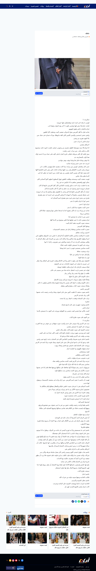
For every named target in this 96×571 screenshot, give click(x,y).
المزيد (9, 512)
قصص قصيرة (34, 6)
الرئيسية (74, 6)
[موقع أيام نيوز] (85, 6)
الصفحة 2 (40, 93)
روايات (42, 6)
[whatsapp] (73, 501)
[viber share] (76, 501)
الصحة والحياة (50, 6)
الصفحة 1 (85, 94)
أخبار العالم (58, 6)
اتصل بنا (72, 566)
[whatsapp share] (79, 501)
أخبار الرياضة (66, 6)
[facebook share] (85, 501)
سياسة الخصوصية (80, 566)
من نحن (87, 566)
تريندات (27, 6)
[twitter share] (82, 501)
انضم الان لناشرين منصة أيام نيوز (61, 566)
